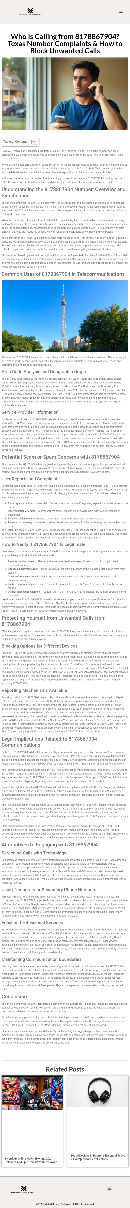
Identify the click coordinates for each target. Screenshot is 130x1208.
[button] (121, 11)
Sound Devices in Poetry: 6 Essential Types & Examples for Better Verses (98, 1157)
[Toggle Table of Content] (32, 142)
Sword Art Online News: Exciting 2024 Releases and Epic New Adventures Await (31, 1160)
